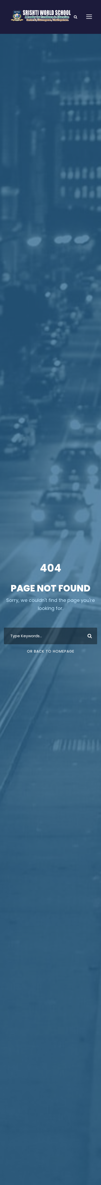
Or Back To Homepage (50, 651)
